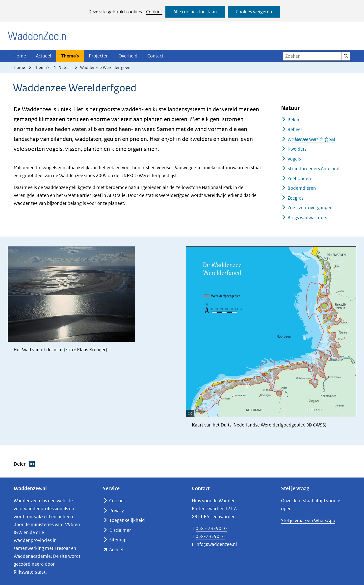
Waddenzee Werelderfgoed (311, 139)
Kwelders (297, 149)
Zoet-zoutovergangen (310, 208)
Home (19, 56)
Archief (116, 550)
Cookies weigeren (254, 12)
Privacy (116, 510)
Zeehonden (299, 178)
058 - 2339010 (211, 528)
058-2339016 (210, 536)
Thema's (70, 56)
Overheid (128, 56)
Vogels (294, 159)
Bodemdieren (301, 188)
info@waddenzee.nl (216, 544)
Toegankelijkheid (127, 520)
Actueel (43, 56)
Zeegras (295, 198)
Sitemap (118, 540)
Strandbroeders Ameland (313, 168)
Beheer (294, 129)
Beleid (294, 120)
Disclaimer (120, 530)
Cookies (154, 12)
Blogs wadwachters (307, 217)
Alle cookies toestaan (195, 12)
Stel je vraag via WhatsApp (308, 520)
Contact (155, 56)
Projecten (99, 56)
